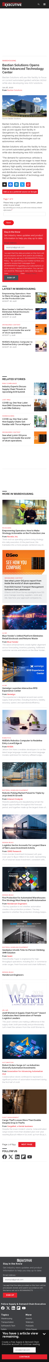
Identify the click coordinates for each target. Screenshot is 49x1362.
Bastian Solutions (14, 90)
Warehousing (9, 61)
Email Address (11, 243)
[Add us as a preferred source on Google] (28, 184)
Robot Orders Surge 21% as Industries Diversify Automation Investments (21, 1066)
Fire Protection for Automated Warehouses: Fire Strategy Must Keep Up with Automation (24, 899)
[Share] (10, 184)
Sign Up (11, 278)
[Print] (4, 184)
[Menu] (44, 4)
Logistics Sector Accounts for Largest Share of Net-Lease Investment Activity (24, 846)
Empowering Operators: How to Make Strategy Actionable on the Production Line (16, 296)
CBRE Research (14, 851)
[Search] (38, 4)
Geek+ (10, 956)
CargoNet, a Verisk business (20, 1126)
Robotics (6, 738)
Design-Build (7, 842)
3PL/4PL (5, 1010)
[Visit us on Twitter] (10, 1157)
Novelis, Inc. (12, 537)
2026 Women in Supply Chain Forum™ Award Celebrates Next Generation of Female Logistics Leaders (24, 1015)
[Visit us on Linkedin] (17, 1157)
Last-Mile (6, 400)
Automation (7, 1062)
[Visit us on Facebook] (4, 1157)
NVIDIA (10, 747)
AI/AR (4, 633)
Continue (24, 1357)
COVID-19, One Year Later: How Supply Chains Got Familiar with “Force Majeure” (16, 422)
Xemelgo (11, 694)
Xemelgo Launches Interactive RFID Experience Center (19, 689)
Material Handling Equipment (15, 790)
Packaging (6, 528)
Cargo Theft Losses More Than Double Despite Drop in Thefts (21, 1121)
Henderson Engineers (17, 904)
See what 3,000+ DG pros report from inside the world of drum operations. (16, 330)
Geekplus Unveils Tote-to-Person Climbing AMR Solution (23, 951)
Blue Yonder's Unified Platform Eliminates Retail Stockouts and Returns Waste (17, 311)
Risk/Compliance (9, 383)
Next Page (26, 1144)
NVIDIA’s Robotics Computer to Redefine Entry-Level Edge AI (17, 343)
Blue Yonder (12, 642)
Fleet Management (10, 1117)
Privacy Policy (31, 273)
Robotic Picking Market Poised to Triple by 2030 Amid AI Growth (23, 794)
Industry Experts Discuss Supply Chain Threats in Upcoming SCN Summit (14, 389)
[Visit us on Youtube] (29, 1157)
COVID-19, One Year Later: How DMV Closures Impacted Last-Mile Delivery (16, 405)
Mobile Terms (14, 273)
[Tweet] (22, 184)
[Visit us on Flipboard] (23, 1157)
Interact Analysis (15, 799)
